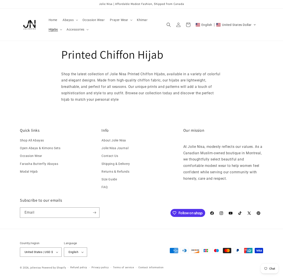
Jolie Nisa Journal (114, 148)
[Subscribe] (94, 212)
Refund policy (78, 267)
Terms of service (123, 267)
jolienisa (35, 267)
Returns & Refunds (115, 171)
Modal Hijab (29, 171)
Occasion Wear (31, 156)
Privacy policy (100, 267)
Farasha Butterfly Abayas (39, 164)
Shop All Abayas (32, 140)
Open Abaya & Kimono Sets (40, 148)
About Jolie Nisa (113, 140)
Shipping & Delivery (115, 164)
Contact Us (109, 156)
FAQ (104, 187)
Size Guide (109, 179)
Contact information (150, 267)
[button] (70, 20)
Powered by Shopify (54, 267)
